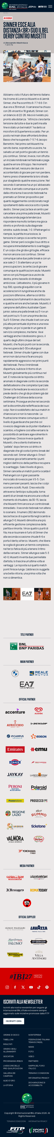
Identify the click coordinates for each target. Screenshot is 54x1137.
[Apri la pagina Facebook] (15, 987)
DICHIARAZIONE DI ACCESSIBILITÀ (36, 1084)
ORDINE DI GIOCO (11, 1034)
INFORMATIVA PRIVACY (38, 1077)
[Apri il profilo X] (23, 987)
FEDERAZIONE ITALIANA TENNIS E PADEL (39, 1041)
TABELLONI (8, 1039)
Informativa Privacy (37, 1121)
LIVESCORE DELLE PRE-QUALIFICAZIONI (13, 1067)
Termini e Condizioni (16, 1121)
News (5, 13)
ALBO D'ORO (9, 1080)
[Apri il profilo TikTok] (39, 987)
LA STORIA (8, 1085)
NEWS (31, 1046)
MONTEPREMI (34, 1034)
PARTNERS (33, 1061)
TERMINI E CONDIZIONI (38, 1073)
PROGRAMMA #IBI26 (13, 1061)
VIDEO (31, 1056)
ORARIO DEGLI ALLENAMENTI (9, 1050)
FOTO (31, 1051)
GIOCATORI (8, 1056)
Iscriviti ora (13, 1021)
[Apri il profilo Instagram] (7, 987)
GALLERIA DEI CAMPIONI (9, 1074)
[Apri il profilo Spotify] (47, 987)
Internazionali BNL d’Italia (14, 6)
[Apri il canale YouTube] (31, 987)
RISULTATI (7, 1044)
